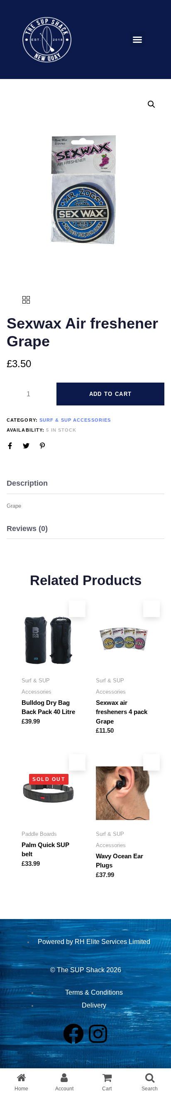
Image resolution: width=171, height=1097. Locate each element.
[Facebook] (73, 1033)
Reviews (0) (27, 528)
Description (27, 483)
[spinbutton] (28, 394)
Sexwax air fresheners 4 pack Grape (121, 712)
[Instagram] (98, 1033)
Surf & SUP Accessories (75, 420)
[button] (137, 39)
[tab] (85, 484)
